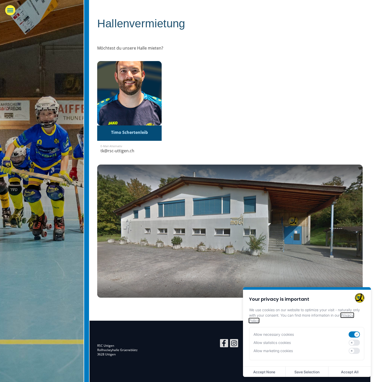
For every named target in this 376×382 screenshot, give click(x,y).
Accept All (350, 372)
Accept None (264, 372)
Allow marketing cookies (273, 351)
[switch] (354, 334)
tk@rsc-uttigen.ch (117, 151)
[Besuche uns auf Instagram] (234, 344)
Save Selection (306, 372)
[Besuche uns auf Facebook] (224, 344)
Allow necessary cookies (273, 334)
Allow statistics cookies (272, 342)
